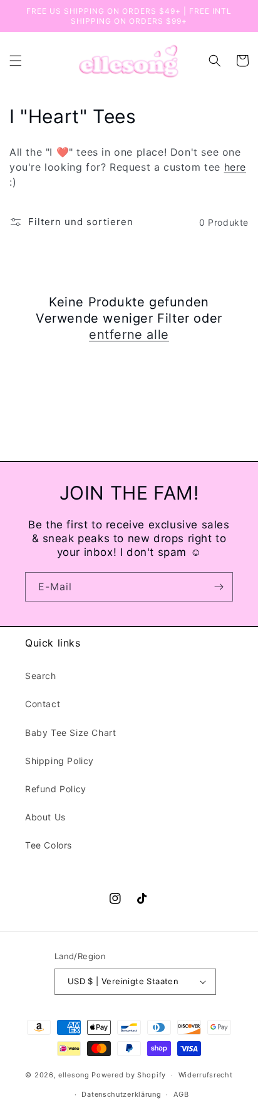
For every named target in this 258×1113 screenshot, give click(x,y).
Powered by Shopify (128, 1074)
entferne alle (129, 334)
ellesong (74, 1074)
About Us (45, 817)
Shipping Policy (59, 760)
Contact (42, 703)
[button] (15, 60)
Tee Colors (48, 845)
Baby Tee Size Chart (70, 732)
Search (40, 675)
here (235, 167)
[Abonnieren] (218, 587)
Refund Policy (55, 788)
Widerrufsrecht (205, 1074)
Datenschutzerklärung (121, 1094)
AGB (180, 1094)
